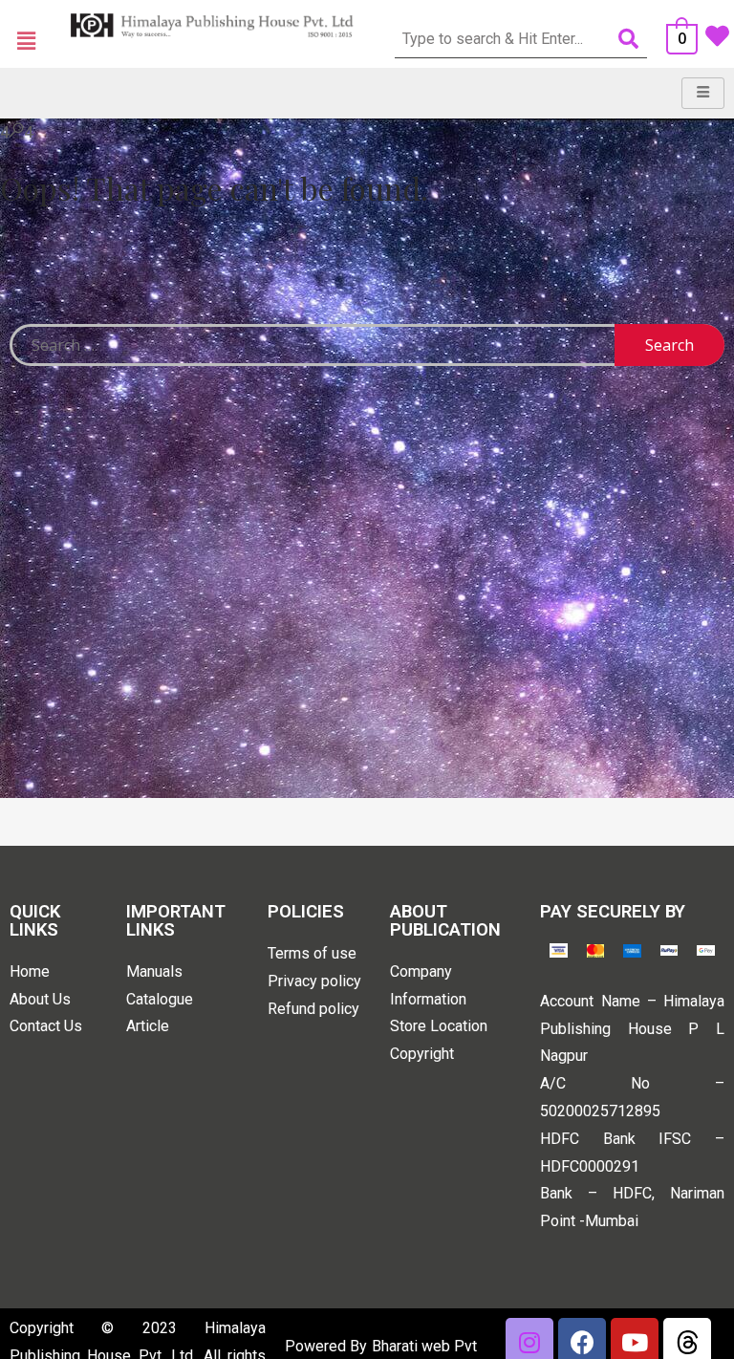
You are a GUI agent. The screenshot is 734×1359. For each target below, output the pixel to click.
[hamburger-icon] (702, 93)
